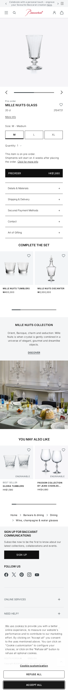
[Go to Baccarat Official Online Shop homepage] (34, 12)
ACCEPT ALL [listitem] (34, 684)
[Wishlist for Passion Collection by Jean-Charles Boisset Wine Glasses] (63, 450)
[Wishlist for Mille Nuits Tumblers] (29, 255)
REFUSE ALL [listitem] (34, 674)
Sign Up (21, 554)
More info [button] (10, 116)
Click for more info (28, 161)
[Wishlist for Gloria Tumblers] (29, 450)
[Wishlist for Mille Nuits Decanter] (63, 255)
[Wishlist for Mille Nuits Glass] (61, 105)
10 (54, 504)
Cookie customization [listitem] (34, 665)
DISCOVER (34, 352)
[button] (6, 3)
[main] (34, 267)
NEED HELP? (11, 613)
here (49, 5)
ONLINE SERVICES (15, 599)
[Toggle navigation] (6, 13)
